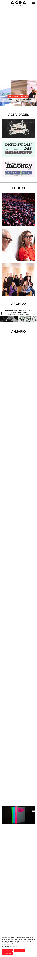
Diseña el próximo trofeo (19, 101)
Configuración (7, 953)
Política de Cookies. (11, 946)
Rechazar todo (19, 950)
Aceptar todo (7, 950)
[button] (2, 93)
